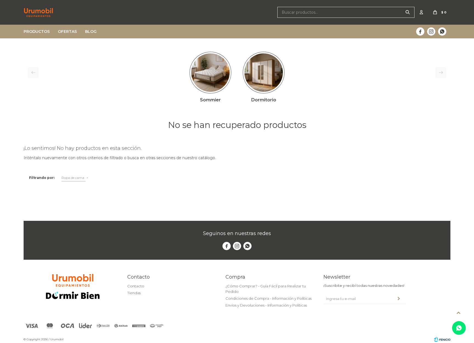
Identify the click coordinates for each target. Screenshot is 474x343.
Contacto (135, 286)
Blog (91, 31)
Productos (37, 31)
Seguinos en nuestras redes (237, 233)
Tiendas (134, 293)
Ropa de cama (72, 178)
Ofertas (67, 31)
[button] (407, 12)
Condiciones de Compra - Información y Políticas (268, 298)
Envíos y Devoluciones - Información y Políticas (266, 305)
